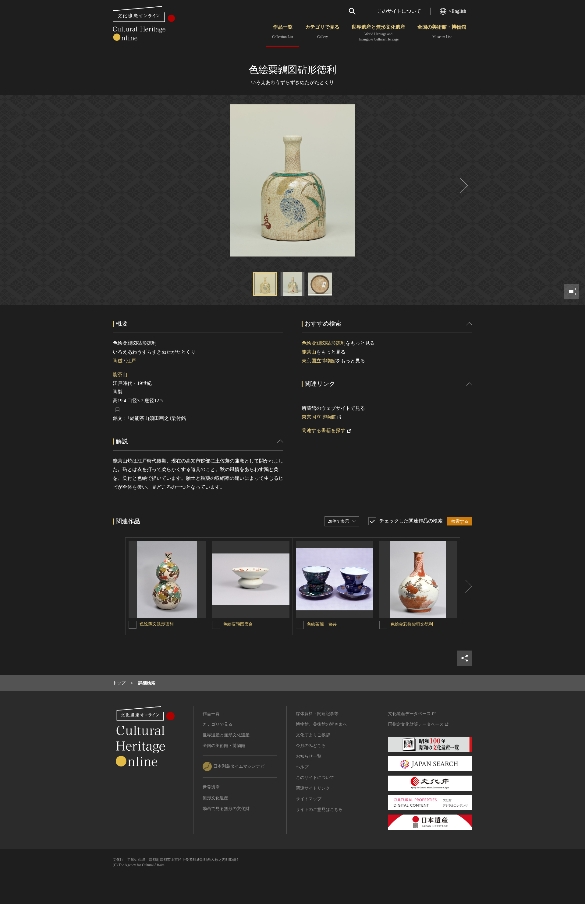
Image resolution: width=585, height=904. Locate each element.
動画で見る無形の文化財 (226, 808)
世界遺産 (211, 787)
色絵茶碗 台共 (322, 624)
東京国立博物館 (319, 360)
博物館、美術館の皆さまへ (321, 724)
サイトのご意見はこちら (319, 809)
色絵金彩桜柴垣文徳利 (411, 624)
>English (457, 11)
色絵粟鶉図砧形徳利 (324, 343)
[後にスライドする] (463, 185)
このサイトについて (399, 11)
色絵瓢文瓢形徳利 (157, 624)
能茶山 (120, 374)
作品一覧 (282, 31)
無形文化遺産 (215, 798)
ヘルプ (302, 767)
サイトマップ (308, 799)
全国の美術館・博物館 (441, 31)
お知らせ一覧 (308, 756)
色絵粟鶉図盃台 (238, 624)
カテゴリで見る (322, 31)
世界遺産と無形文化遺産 (378, 32)
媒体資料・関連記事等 (317, 713)
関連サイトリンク (313, 788)
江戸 (131, 360)
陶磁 (117, 360)
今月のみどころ (311, 745)
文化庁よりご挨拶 (313, 735)
